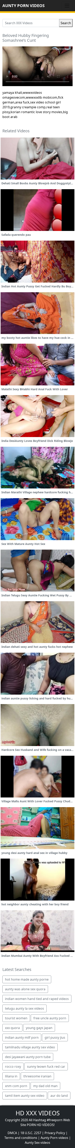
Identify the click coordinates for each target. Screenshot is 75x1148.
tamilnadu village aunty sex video (30, 1047)
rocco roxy (13, 1066)
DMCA (12, 1133)
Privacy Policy (55, 1133)
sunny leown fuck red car (46, 1066)
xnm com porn (16, 1086)
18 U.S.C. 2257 (30, 1133)
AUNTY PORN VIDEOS (23, 5)
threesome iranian (37, 1076)
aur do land (59, 1095)
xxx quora (12, 1028)
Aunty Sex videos (37, 1142)
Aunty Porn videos (54, 1137)
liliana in (11, 1076)
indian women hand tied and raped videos (37, 999)
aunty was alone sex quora (25, 989)
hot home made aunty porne (27, 979)
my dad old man (45, 1086)
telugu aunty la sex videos (24, 1008)
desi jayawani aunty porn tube (28, 1057)
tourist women (16, 1018)
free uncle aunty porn (49, 1018)
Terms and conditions (20, 1137)
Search (66, 23)
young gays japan (39, 1028)
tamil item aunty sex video (24, 1095)
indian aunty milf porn (22, 1037)
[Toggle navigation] (67, 6)
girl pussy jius (55, 1037)
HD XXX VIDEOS (38, 1113)
